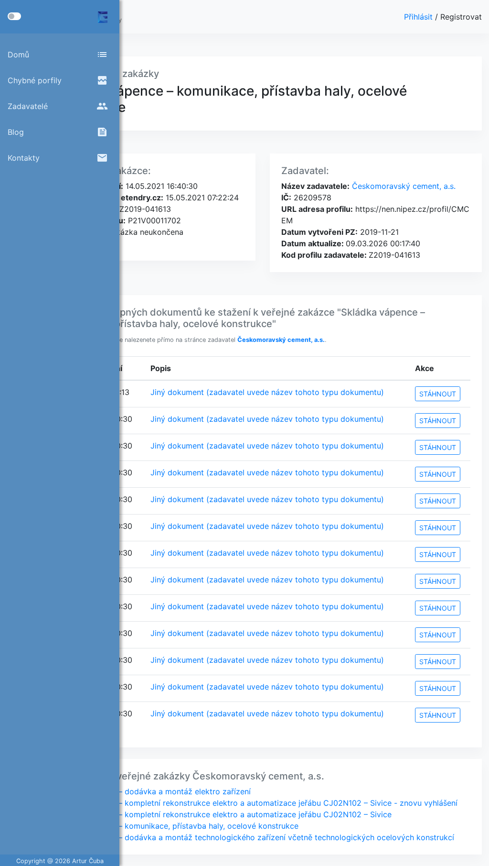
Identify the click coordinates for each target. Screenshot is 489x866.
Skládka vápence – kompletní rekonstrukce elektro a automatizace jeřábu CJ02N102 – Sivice (223, 814)
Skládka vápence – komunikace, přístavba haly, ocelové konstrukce (176, 826)
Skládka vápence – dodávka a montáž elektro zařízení (152, 791)
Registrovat (461, 17)
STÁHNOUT (437, 394)
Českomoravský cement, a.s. (403, 186)
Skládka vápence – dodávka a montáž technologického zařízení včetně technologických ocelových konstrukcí (254, 837)
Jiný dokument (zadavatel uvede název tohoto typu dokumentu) (267, 392)
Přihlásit (419, 17)
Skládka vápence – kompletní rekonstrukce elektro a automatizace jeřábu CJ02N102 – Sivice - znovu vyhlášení (255, 803)
